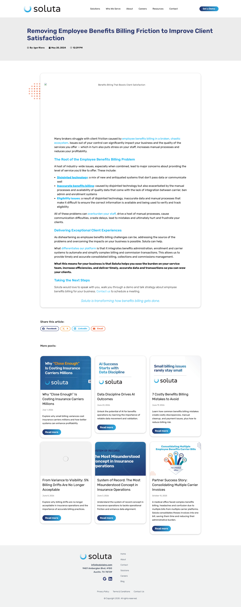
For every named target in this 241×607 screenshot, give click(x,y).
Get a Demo (209, 8)
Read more (51, 432)
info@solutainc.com (101, 564)
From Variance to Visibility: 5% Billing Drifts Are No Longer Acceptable (65, 485)
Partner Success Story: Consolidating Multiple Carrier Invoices (175, 485)
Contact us (103, 291)
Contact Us (139, 591)
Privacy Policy (103, 591)
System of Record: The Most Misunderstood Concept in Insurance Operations (118, 485)
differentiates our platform (79, 248)
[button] (49, 328)
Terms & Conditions (121, 591)
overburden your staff (102, 213)
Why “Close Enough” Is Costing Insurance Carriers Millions (63, 399)
